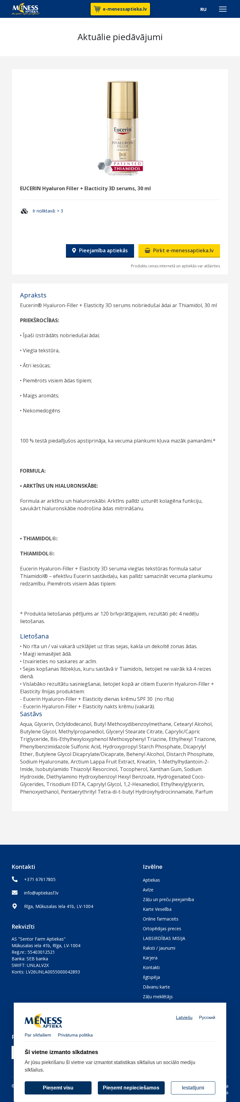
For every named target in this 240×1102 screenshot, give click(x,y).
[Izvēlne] (223, 9)
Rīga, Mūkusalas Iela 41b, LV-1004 (58, 906)
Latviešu (184, 1017)
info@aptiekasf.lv (41, 893)
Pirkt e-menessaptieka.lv (183, 250)
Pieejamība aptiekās (103, 250)
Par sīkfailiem (38, 1034)
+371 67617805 (40, 879)
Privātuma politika (75, 1034)
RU (203, 9)
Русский (207, 1017)
